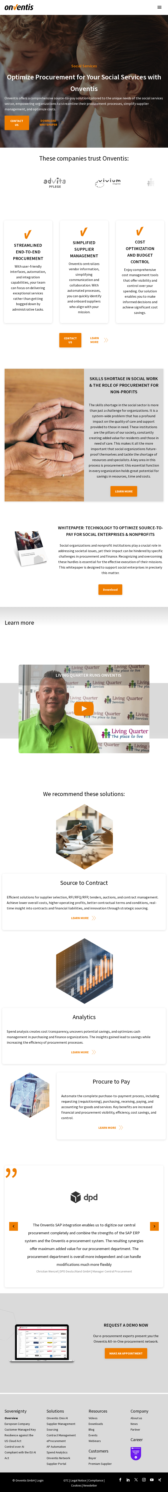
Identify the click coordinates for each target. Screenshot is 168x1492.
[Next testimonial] (154, 1226)
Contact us (16, 123)
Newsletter (90, 1485)
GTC (66, 1480)
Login (40, 1480)
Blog (91, 1429)
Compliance (96, 1480)
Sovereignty (15, 1411)
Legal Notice (79, 1480)
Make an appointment (126, 1353)
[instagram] (144, 1479)
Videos (93, 1418)
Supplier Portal (56, 1464)
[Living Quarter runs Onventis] (84, 709)
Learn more (94, 340)
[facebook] (120, 1479)
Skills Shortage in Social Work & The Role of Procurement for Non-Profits (123, 385)
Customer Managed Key (20, 1429)
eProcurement (56, 1441)
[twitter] (136, 1479)
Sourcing (52, 1429)
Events (93, 1435)
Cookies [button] (76, 1485)
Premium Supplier (100, 1464)
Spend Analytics (57, 1452)
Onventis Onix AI (57, 1418)
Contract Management (61, 1435)
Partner (135, 1429)
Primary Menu (159, 7)
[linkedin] (128, 1479)
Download (110, 590)
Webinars (95, 1441)
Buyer (92, 1458)
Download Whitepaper (48, 123)
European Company (17, 1424)
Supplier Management (61, 1424)
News (134, 1424)
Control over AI (14, 1447)
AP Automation (56, 1447)
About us (136, 1418)
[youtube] (152, 1479)
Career (137, 1439)
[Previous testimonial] (13, 1226)
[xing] (159, 1479)
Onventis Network (58, 1458)
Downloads (96, 1424)
